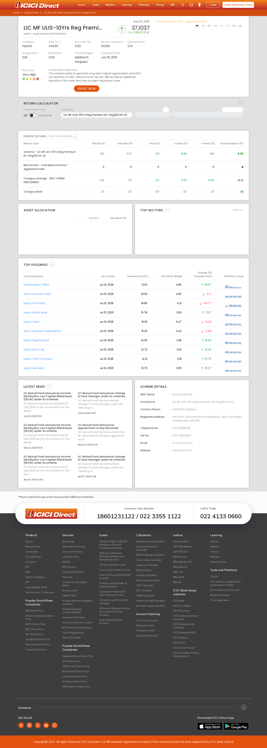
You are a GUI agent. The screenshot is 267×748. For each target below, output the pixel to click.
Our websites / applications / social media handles (226, 583)
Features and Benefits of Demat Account (113, 585)
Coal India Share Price (74, 676)
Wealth (66, 561)
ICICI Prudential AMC (184, 632)
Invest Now (87, 88)
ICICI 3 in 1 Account (146, 620)
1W (197, 25)
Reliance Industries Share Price (39, 617)
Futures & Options (35, 577)
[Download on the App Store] (210, 726)
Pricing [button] (160, 4)
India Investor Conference (39, 592)
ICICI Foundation (182, 605)
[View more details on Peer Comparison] (75, 136)
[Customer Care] (191, 4)
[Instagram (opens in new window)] (29, 725)
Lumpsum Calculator (147, 565)
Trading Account (145, 630)
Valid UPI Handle (71, 637)
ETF (27, 566)
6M (215, 25)
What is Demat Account (112, 564)
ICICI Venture (180, 637)
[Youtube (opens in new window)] (54, 725)
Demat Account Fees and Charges (113, 601)
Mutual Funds (32, 12)
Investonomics (218, 561)
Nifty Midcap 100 (182, 561)
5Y (227, 25)
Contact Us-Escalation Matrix (74, 584)
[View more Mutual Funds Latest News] (49, 386)
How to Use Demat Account (114, 569)
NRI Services (69, 566)
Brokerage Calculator (148, 580)
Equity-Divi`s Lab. (34, 349)
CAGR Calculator (145, 595)
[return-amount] (241, 102)
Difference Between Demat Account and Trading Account (114, 611)
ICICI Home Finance (184, 647)
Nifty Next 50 (180, 566)
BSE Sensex (180, 556)
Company (67, 109)
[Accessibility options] (199, 4)
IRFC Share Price (34, 629)
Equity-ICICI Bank (34, 303)
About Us (67, 577)
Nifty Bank (178, 577)
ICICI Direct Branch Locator (77, 622)
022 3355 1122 (160, 516)
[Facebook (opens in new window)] (21, 725)
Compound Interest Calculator (146, 548)
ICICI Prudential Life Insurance (184, 626)
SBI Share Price (34, 610)
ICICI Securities (181, 610)
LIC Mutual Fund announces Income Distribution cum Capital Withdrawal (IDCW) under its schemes (48, 396)
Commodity (31, 551)
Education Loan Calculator (150, 605)
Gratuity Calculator (146, 575)
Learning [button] (127, 4)
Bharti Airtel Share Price (75, 671)
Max (234, 25)
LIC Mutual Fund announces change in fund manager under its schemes (101, 395)
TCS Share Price (71, 661)
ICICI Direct (179, 642)
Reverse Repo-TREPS (36, 285)
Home (16, 12)
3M (209, 25)
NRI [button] (173, 4)
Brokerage (68, 541)
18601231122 (116, 516)
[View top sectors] (166, 210)
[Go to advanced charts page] (240, 26)
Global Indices (181, 541)
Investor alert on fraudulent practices (77, 602)
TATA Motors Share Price (76, 686)
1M (203, 25)
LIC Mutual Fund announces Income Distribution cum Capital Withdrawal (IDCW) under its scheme (48, 428)
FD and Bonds (33, 556)
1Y (222, 25)
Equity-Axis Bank (34, 368)
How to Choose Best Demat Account (114, 576)
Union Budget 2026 (36, 587)
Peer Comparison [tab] (60, 136)
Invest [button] (82, 4)
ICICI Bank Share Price (74, 681)
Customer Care (70, 556)
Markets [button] (110, 4)
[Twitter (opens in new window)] (38, 725)
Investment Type (34, 109)
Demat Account (144, 625)
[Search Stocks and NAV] (182, 4)
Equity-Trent (32, 322)
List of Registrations (73, 632)
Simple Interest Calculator (150, 541)
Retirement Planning (73, 546)
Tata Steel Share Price (37, 644)
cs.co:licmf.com (182, 443)
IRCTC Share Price (35, 624)
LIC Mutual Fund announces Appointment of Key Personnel (98, 427)
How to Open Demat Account (110, 621)
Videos (214, 551)
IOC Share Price (34, 634)
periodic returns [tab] (35, 136)
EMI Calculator (144, 570)
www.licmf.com (182, 450)
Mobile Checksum (220, 595)
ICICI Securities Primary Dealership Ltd (186, 654)
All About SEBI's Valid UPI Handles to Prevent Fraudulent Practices (113, 544)
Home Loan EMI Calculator (150, 600)
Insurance (31, 561)
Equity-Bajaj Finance (36, 340)
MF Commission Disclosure (77, 627)
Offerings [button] (143, 4)
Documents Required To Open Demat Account (112, 593)
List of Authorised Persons (225, 589)
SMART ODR (69, 595)
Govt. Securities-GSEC (38, 294)
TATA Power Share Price (76, 666)
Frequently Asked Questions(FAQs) (72, 611)
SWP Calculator (145, 585)
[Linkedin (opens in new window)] (46, 725)
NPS (27, 571)
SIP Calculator (144, 590)
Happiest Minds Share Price (78, 656)
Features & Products (73, 617)
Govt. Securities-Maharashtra (42, 331)
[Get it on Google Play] (236, 726)
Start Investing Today (238, 4)
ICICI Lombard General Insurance (185, 617)
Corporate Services (73, 571)
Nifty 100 (178, 571)
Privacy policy (70, 590)
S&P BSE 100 (180, 551)
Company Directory (36, 649)
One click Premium (72, 551)
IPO (27, 582)
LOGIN (213, 4)
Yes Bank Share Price (37, 639)
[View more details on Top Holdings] (51, 264)
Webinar (215, 546)
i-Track (214, 576)
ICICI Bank (178, 600)
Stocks (29, 541)
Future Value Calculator (149, 560)
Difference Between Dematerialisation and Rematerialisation (111, 556)
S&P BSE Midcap (182, 546)
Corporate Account (146, 635)
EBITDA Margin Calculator (150, 554)
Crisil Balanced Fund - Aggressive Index (182, 21)
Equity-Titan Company (38, 359)
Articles (214, 541)
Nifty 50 (177, 582)
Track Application (219, 600)
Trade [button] (95, 4)
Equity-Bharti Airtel (35, 312)
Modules (215, 556)
